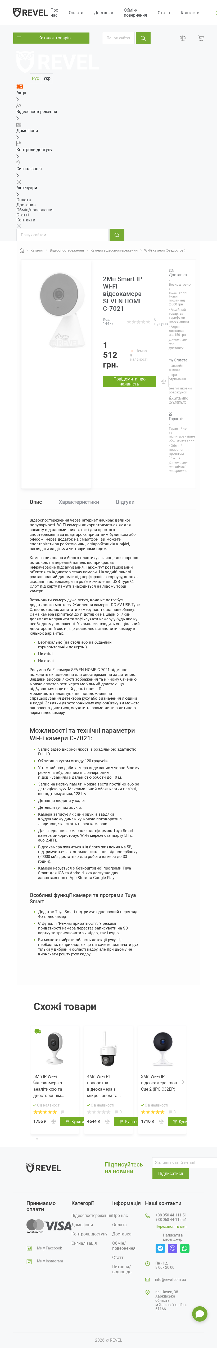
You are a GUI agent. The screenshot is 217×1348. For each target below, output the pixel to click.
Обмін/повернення (135, 13)
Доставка (103, 12)
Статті (164, 12)
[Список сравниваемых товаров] (183, 38)
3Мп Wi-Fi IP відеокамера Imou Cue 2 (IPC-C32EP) (159, 1083)
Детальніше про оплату (178, 399)
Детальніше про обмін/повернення (178, 467)
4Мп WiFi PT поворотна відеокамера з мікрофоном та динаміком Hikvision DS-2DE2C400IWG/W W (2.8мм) (107, 1086)
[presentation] (34, 1082)
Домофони (82, 1224)
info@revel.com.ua (170, 1279)
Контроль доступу (89, 1234)
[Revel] (30, 12)
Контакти (190, 12)
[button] (32, 1138)
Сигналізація (84, 1243)
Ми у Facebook (49, 1248)
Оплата (76, 12)
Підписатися (170, 1173)
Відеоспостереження (91, 1215)
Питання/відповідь (122, 1269)
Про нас (54, 13)
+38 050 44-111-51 (171, 1215)
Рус (35, 78)
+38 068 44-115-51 (171, 1219)
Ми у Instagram (50, 1261)
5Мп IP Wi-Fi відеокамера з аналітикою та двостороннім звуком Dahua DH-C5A (51, 1086)
